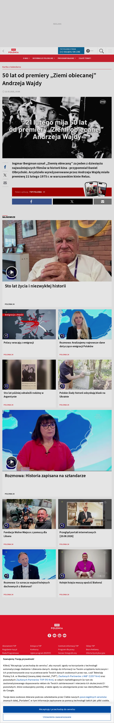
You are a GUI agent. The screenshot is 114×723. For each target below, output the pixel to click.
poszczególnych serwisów (93, 697)
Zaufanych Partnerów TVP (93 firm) (34, 680)
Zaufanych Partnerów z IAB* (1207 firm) (79, 676)
